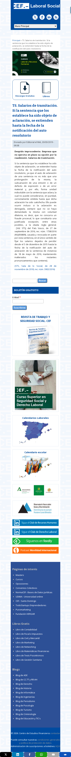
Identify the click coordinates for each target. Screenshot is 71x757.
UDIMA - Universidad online (29, 596)
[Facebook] (30, 754)
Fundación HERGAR (25, 613)
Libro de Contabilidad (26, 629)
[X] (6, 754)
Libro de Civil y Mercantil (28, 638)
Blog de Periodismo (25, 701)
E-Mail (16, 297)
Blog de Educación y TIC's (28, 718)
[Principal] (36, 9)
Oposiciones (22, 583)
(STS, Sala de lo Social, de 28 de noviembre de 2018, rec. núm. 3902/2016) (35, 267)
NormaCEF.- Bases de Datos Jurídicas (34, 592)
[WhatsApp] (41, 754)
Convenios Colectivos (26, 587)
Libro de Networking (26, 646)
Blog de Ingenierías (25, 696)
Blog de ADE (22, 675)
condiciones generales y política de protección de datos (39, 741)
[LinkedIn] (18, 754)
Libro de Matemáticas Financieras (32, 651)
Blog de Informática (25, 692)
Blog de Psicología (25, 705)
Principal (16, 40)
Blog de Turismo (24, 709)
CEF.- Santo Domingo (26, 600)
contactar (55, 733)
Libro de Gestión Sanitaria (29, 659)
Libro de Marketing (25, 642)
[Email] (53, 754)
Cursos (19, 579)
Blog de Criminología (26, 714)
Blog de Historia (23, 688)
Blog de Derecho (24, 683)
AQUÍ (57, 746)
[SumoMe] (65, 754)
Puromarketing (23, 609)
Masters (20, 575)
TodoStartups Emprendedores (31, 605)
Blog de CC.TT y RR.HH (26, 679)
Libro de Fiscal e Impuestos (29, 633)
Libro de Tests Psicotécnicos (30, 655)
